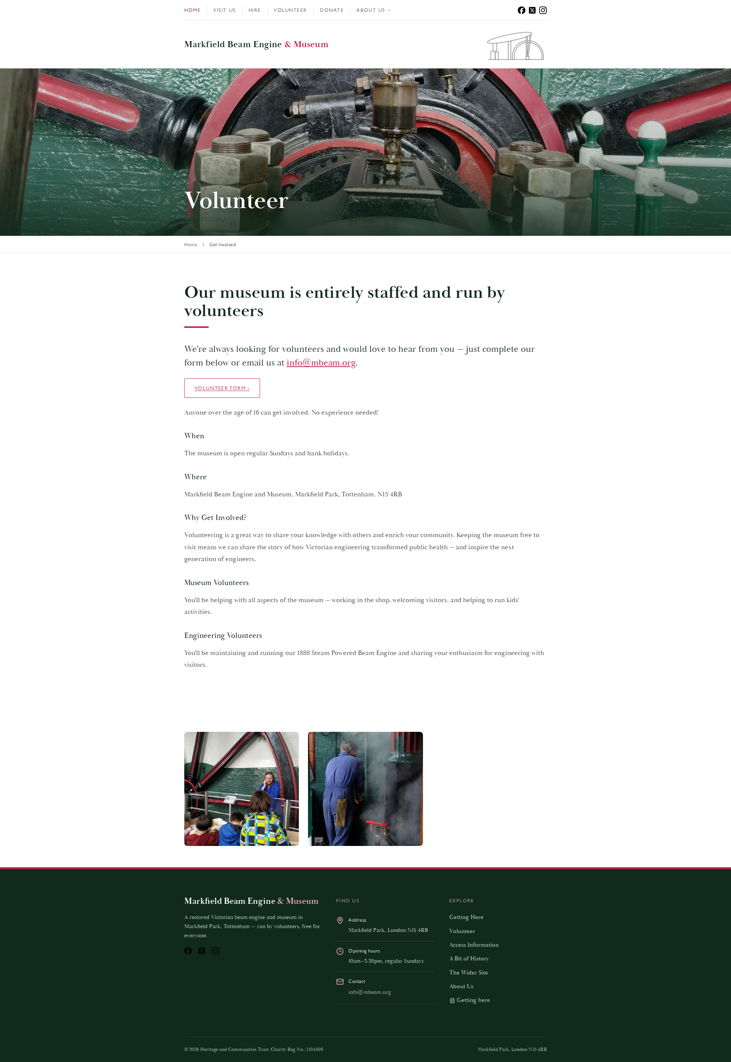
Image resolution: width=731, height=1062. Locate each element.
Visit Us (224, 10)
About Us (370, 10)
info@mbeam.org (321, 363)
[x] (532, 10)
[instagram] (543, 10)
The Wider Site (468, 972)
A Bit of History (469, 958)
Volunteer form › (222, 388)
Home (192, 10)
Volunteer (290, 10)
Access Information (474, 945)
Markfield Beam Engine (256, 44)
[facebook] (521, 10)
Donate (332, 10)
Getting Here (466, 917)
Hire (255, 10)
